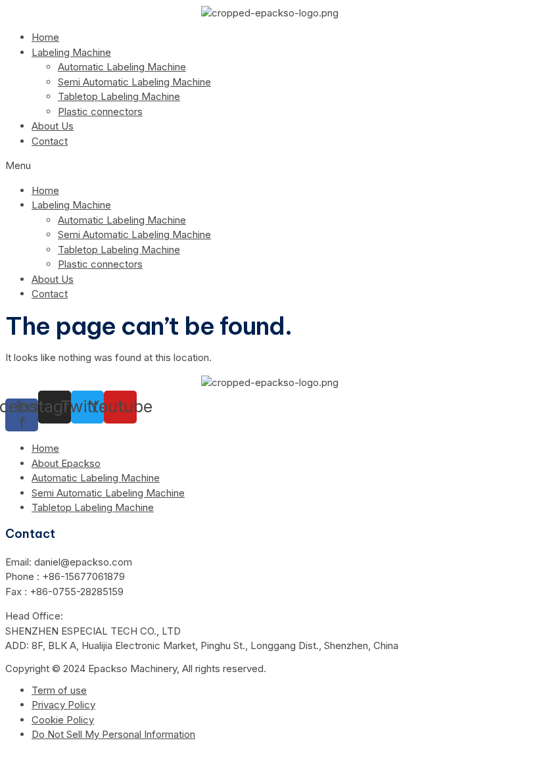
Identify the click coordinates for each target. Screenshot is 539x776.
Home (45, 37)
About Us (53, 126)
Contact (50, 141)
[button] (269, 166)
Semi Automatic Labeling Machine (134, 82)
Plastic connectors (100, 111)
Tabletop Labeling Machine (119, 96)
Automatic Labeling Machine (122, 67)
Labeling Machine (71, 52)
